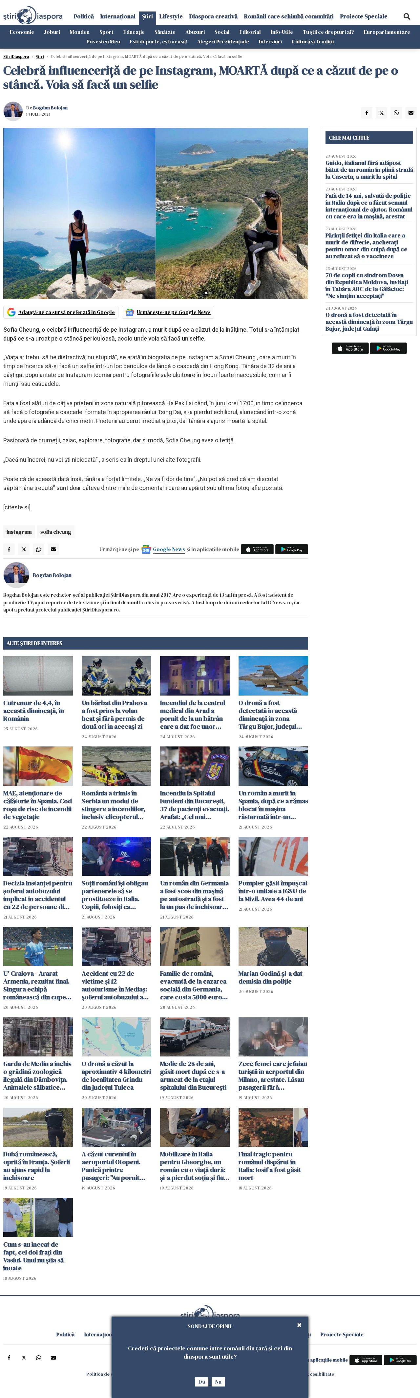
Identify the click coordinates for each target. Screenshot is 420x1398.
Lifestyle (171, 16)
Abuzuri (195, 31)
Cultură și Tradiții (313, 41)
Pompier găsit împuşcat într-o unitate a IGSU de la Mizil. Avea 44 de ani (273, 891)
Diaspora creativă (213, 16)
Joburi (52, 31)
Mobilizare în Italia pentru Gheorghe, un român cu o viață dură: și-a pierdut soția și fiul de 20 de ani (192, 1166)
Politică (84, 16)
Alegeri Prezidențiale (223, 41)
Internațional (118, 16)
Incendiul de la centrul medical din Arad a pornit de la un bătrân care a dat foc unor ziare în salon (192, 714)
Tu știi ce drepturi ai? (328, 31)
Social (222, 31)
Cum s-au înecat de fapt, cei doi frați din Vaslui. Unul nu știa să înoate (33, 1256)
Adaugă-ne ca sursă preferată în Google (66, 312)
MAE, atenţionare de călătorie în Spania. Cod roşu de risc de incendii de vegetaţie (37, 805)
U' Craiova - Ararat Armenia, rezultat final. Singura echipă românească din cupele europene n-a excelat (37, 985)
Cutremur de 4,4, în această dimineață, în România (33, 710)
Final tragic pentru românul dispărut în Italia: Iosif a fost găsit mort (270, 1166)
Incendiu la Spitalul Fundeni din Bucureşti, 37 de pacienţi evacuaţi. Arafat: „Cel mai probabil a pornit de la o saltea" (194, 805)
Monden (80, 31)
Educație (134, 31)
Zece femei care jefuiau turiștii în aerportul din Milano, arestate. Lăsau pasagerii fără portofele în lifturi (273, 1075)
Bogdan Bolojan (50, 107)
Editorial (250, 31)
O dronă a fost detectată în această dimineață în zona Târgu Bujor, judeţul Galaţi (268, 714)
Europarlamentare (387, 31)
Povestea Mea (103, 41)
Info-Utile (282, 31)
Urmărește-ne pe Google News (174, 312)
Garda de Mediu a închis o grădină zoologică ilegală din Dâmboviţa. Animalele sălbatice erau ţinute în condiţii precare (37, 1075)
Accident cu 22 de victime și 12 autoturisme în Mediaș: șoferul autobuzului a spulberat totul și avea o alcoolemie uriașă (116, 985)
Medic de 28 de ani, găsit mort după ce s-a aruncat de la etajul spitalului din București (193, 1075)
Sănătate (165, 31)
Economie (22, 31)
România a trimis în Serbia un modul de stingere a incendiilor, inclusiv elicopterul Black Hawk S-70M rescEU (113, 805)
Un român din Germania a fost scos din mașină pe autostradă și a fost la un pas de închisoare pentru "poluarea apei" (194, 895)
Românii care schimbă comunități (289, 16)
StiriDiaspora (16, 56)
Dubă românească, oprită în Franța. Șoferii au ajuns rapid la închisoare (36, 1166)
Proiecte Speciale (364, 16)
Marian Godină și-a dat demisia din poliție (271, 977)
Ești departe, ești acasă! (158, 41)
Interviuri (270, 41)
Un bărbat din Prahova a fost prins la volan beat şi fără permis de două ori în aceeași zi (114, 714)
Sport (106, 31)
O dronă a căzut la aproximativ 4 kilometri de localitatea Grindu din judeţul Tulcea (116, 1075)
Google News (169, 549)
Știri (147, 16)
